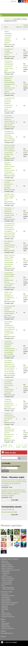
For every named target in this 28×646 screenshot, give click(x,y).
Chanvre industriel (7, 577)
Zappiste (9, 44)
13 (21, 445)
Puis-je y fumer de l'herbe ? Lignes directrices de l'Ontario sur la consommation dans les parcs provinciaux (9, 260)
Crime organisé (6, 597)
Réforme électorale (7, 615)
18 (9, 447)
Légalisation (5, 606)
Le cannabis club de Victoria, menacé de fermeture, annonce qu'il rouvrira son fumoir (9, 103)
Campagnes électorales (8, 595)
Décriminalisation (6, 601)
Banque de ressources (8, 628)
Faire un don (10, 452)
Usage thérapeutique (8, 587)
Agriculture (5, 561)
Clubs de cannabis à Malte (9, 512)
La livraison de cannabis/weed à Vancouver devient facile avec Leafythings (9, 135)
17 (6, 447)
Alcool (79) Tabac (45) (8, 509)
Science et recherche (7, 568)
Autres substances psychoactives (11, 570)
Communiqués (5, 623)
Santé (3, 585)
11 (16, 445)
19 (11, 447)
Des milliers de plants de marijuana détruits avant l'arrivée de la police (9, 245)
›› (19, 500)
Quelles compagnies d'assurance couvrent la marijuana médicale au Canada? (8, 37)
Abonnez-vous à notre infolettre (11, 466)
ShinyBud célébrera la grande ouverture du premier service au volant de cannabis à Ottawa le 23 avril (9, 168)
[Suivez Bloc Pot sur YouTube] (24, 2)
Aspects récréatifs (6, 564)
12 (19, 445)
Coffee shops (5, 573)
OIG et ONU (5, 609)
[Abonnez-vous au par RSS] (27, 2)
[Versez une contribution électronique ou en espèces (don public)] (3, 453)
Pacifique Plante (6, 613)
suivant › (18, 447)
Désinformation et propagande (10, 602)
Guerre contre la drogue (8, 604)
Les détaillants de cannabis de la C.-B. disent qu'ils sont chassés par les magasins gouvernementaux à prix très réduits (9, 229)
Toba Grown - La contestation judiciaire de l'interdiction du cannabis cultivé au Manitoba (9, 212)
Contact (14, 642)
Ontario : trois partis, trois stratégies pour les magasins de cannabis (9, 295)
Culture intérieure (7, 582)
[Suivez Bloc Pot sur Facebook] (22, 2)
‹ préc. (10, 445)
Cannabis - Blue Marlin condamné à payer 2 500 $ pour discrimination (9, 197)
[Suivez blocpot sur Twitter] (19, 2)
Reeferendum (5, 625)
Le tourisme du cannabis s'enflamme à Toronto (8, 51)
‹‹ (9, 500)
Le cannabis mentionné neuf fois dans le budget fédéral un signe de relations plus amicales (9, 120)
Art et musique (5, 563)
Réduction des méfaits (8, 589)
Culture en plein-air (7, 580)
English (13, 1)
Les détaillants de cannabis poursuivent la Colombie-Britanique (9, 184)
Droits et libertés (6, 599)
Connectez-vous (9, 19)
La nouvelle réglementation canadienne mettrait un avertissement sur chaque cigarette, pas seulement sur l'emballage (9, 347)
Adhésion (3, 636)
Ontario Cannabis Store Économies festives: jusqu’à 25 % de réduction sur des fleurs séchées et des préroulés (9, 150)
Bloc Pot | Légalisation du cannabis (8, 5)
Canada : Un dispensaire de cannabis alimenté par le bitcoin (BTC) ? (9, 417)
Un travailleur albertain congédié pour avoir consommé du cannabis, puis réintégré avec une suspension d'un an (9, 328)
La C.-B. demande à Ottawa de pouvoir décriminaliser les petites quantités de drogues (9, 310)
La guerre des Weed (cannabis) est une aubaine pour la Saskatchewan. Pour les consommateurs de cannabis (9, 279)
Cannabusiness (6, 571)
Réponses (19, 27)
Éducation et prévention (8, 616)
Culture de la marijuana (8, 578)
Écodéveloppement (7, 584)
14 (24, 445)
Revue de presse (6, 626)
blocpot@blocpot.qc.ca (7, 633)
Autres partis (5, 594)
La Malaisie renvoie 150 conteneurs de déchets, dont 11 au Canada (9, 403)
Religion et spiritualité (7, 566)
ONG (3, 611)
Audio (3, 621)
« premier (4, 445)
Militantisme (5, 608)
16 (3, 447)
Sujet (5, 27)
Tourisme (4, 575)
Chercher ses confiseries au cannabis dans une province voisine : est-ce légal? (8, 65)
